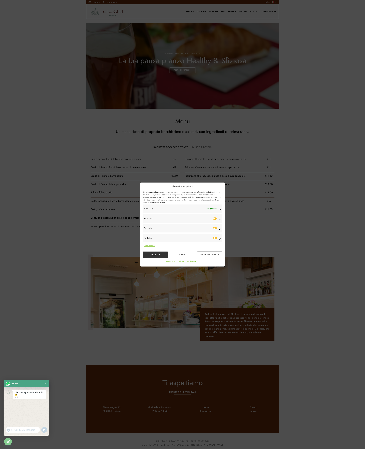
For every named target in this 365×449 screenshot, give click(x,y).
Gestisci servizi (149, 245)
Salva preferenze (209, 254)
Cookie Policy (171, 261)
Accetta (155, 254)
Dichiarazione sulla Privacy (187, 261)
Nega (182, 254)
